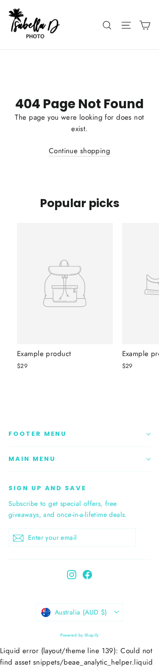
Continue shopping (79, 151)
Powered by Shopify (79, 635)
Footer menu (37, 433)
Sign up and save (47, 488)
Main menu (31, 459)
